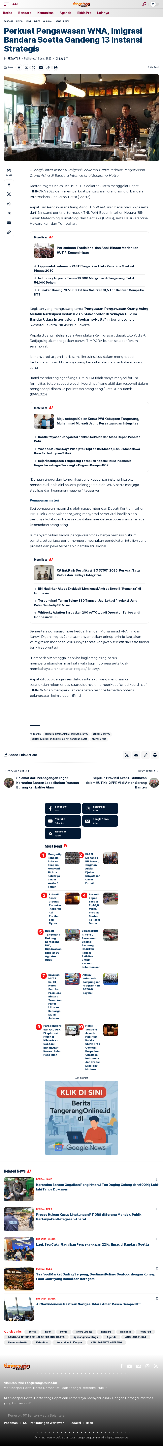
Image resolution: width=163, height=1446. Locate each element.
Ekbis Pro (42, 1342)
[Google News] (100, 821)
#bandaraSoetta (17, 1342)
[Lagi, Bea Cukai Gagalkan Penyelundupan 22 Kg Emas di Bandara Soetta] (19, 1249)
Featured (145, 1331)
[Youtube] (63, 821)
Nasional (48, 21)
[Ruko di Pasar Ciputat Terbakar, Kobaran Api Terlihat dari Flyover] (72, 898)
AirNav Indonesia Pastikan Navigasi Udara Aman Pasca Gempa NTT (88, 1304)
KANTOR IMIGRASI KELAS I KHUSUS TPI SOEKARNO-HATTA (59, 739)
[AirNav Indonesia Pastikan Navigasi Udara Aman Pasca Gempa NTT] (19, 1309)
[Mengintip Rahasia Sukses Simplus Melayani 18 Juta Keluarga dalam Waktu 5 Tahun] (72, 858)
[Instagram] (100, 808)
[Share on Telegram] (9, 213)
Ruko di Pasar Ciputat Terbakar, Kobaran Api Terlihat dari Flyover (55, 909)
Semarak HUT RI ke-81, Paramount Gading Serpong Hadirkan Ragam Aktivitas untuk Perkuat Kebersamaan (91, 949)
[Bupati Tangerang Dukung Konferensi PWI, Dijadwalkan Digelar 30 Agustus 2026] (72, 935)
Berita (19, 21)
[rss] (63, 833)
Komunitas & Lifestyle (69, 1342)
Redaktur (14, 58)
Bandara (8, 21)
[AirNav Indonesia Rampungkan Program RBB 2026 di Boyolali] (110, 979)
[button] (7, 4)
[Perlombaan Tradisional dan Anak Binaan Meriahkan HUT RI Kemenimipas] (44, 250)
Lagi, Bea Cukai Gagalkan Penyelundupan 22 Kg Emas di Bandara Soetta (92, 1244)
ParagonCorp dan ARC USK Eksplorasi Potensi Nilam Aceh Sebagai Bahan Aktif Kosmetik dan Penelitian (52, 1040)
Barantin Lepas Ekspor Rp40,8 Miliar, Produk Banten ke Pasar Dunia (94, 909)
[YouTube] (129, 1366)
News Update (62, 21)
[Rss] (156, 1366)
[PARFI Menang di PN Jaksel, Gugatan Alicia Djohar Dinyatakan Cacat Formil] (110, 858)
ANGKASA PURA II (135, 1337)
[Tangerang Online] (81, 4)
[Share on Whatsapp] (33, 67)
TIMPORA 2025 (99, 739)
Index (37, 21)
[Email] (41, 67)
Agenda (111, 1337)
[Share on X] (26, 67)
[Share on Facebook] (19, 67)
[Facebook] (63, 808)
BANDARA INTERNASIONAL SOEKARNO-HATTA (66, 734)
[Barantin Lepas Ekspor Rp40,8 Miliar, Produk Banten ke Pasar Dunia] (110, 898)
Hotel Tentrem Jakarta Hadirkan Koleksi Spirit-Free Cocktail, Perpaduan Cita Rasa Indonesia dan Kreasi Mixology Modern (92, 1047)
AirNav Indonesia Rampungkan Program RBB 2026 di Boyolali (91, 983)
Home (28, 21)
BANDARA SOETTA (101, 734)
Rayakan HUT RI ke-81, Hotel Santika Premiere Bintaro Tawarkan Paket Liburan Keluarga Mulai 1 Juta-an (55, 996)
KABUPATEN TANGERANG (106, 1342)
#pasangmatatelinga (86, 1337)
